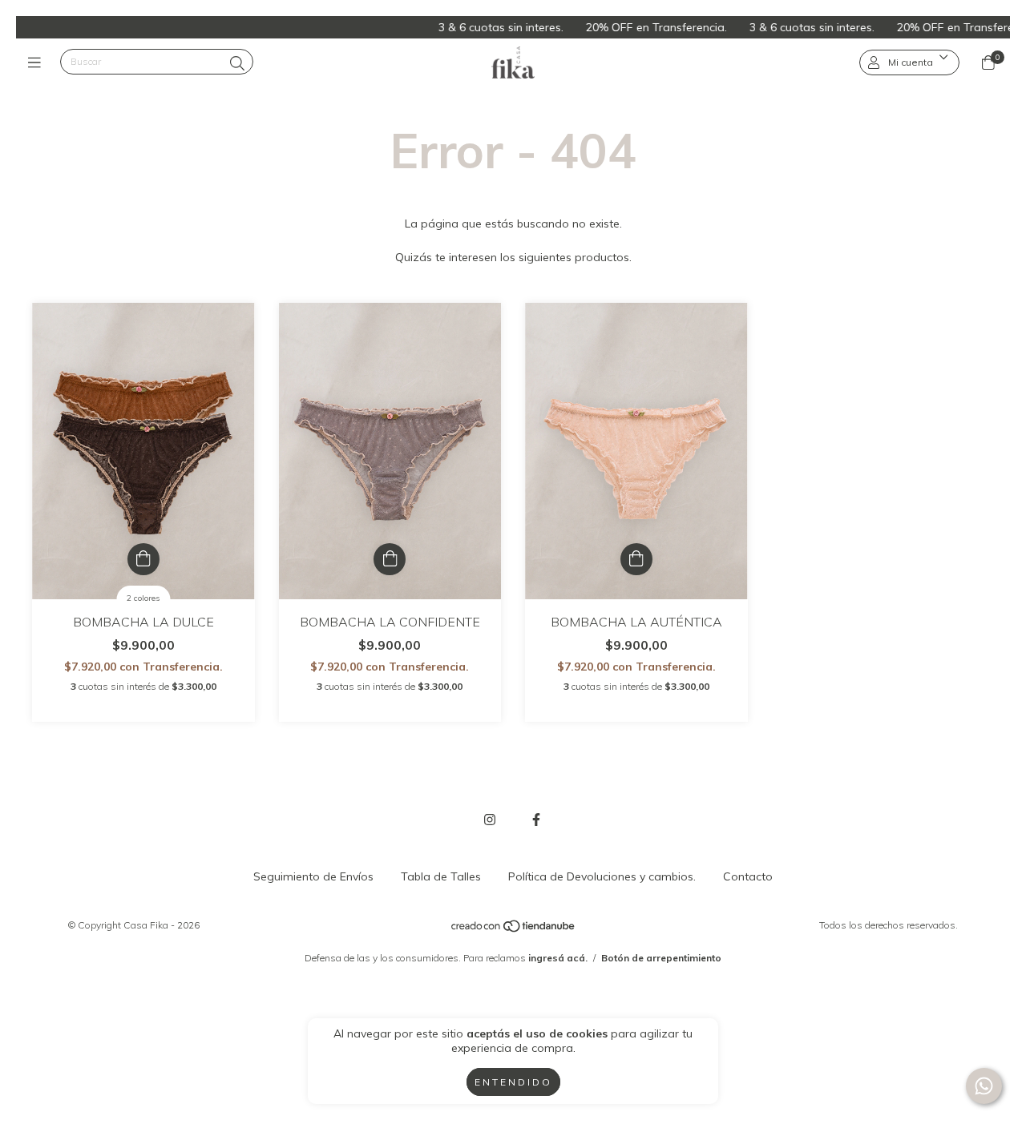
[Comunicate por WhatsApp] (984, 1086)
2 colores (143, 598)
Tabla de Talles (441, 876)
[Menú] (38, 62)
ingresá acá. (558, 958)
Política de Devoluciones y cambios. (602, 876)
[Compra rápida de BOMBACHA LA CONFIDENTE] (390, 559)
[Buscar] (237, 64)
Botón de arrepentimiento (661, 958)
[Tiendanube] (514, 930)
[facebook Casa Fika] (536, 819)
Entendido (513, 1082)
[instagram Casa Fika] (489, 819)
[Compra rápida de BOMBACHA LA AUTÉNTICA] (636, 559)
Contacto (748, 876)
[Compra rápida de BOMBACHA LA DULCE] (143, 559)
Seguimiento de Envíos (313, 876)
